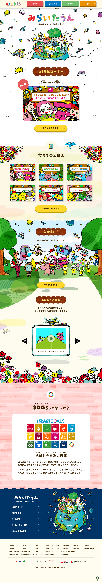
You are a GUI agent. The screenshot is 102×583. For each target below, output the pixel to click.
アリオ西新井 (66, 545)
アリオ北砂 (86, 545)
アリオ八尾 (56, 545)
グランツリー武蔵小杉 (89, 548)
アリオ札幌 (35, 545)
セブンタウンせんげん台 (26, 554)
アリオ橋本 (11, 548)
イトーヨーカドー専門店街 (69, 551)
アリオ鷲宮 (56, 548)
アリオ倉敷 (46, 548)
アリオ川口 (23, 545)
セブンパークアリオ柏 (14, 551)
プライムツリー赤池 (25, 551)
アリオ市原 (76, 548)
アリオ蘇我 (11, 545)
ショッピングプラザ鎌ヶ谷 (63, 554)
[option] (51, 340)
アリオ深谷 (23, 548)
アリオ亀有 (46, 545)
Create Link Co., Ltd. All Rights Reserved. (54, 567)
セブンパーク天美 (57, 551)
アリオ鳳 (76, 545)
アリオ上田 (35, 548)
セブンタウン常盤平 (49, 554)
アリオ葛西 (35, 551)
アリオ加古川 (47, 551)
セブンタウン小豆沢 (13, 554)
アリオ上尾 (65, 548)
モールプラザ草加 (38, 554)
